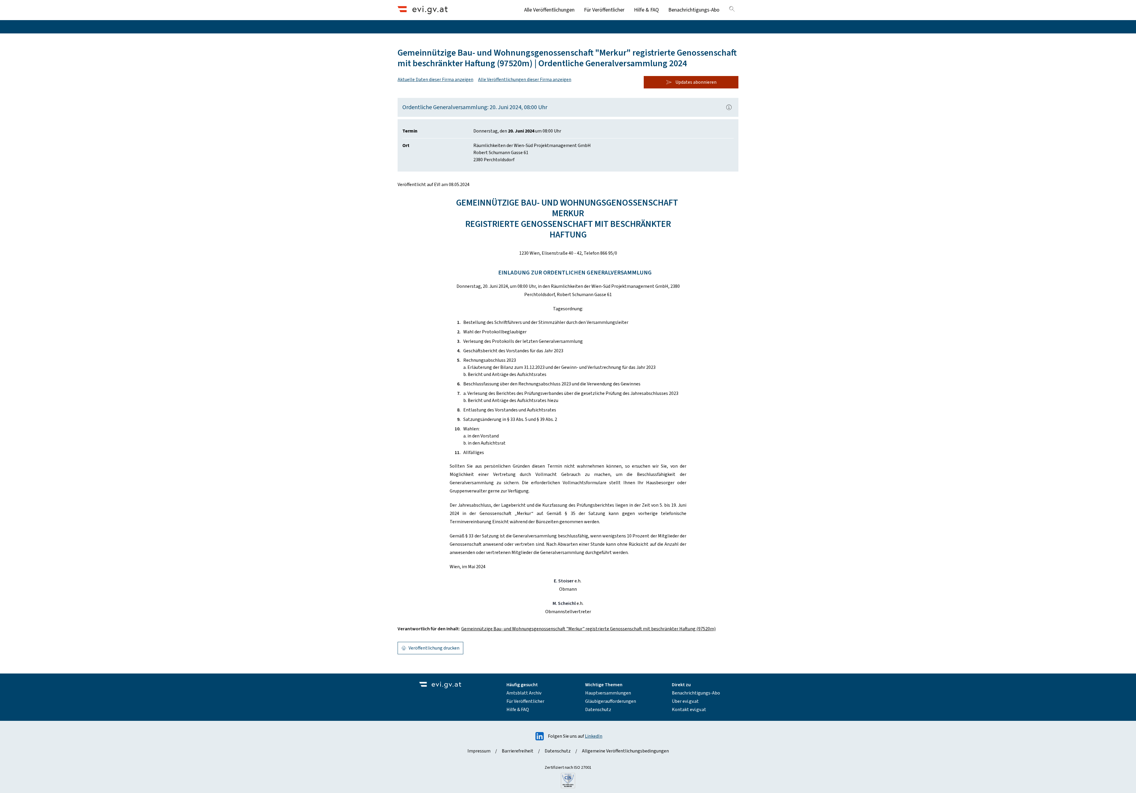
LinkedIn (593, 736)
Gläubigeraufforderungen (610, 701)
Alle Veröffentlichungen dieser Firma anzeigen (524, 79)
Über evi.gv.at (685, 701)
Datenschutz (598, 709)
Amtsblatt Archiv (523, 693)
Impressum (478, 751)
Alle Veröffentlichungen (549, 10)
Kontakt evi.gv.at (689, 709)
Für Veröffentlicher (604, 10)
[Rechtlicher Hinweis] (729, 107)
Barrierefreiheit (517, 751)
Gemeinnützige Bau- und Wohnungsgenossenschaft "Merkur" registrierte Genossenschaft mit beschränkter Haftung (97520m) (588, 629)
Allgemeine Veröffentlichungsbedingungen (625, 751)
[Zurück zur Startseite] (423, 10)
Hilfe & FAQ (646, 10)
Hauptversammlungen (608, 693)
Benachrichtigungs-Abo (693, 10)
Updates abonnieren (696, 82)
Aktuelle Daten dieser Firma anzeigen (435, 79)
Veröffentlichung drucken (434, 648)
